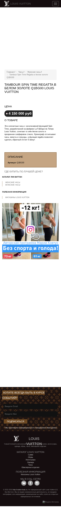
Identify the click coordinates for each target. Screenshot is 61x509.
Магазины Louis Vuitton (17, 197)
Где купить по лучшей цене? (23, 171)
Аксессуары (31, 460)
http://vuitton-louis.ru (20, 489)
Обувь (30, 457)
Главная (10, 72)
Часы (20, 72)
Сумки (30, 455)
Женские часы (12, 182)
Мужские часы (34, 72)
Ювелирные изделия (30, 467)
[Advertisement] (30, 38)
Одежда (30, 462)
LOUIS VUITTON (20, 3)
